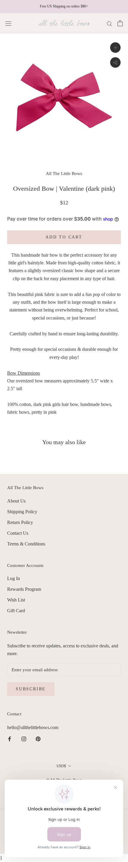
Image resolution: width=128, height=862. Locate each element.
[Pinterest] (38, 738)
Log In (13, 578)
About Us (16, 500)
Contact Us (17, 533)
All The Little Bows (64, 173)
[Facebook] (9, 738)
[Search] (109, 23)
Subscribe (31, 689)
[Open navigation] (8, 23)
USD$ (61, 766)
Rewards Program (24, 589)
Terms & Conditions (26, 543)
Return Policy (20, 522)
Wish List (16, 599)
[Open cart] (120, 23)
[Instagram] (23, 738)
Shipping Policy (22, 511)
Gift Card (16, 610)
